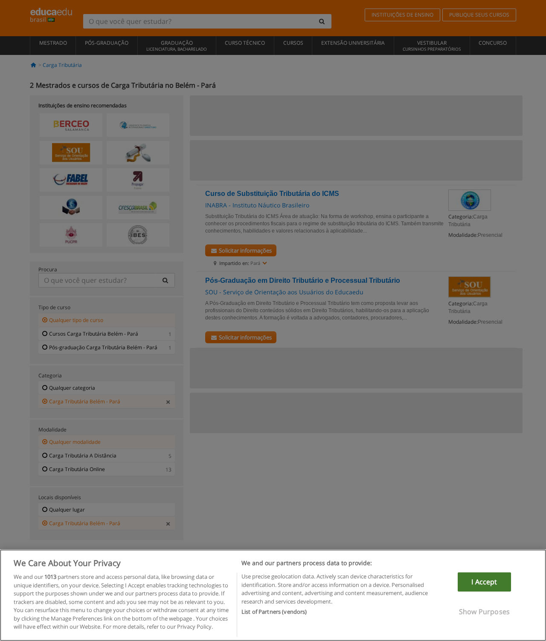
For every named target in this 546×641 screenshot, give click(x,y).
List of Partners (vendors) (274, 611)
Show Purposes (484, 611)
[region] (273, 595)
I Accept (484, 581)
